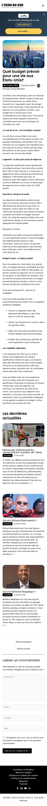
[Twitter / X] (29, 788)
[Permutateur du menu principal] (43, 5)
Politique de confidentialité (23, 778)
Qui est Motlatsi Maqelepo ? (19, 591)
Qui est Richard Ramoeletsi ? (20, 520)
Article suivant (23, 649)
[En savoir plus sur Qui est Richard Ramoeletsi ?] (23, 505)
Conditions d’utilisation (23, 769)
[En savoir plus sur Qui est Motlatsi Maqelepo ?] (23, 576)
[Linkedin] (21, 788)
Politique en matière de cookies (23, 775)
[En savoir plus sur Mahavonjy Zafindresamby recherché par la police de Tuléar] (23, 435)
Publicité (24, 784)
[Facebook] (17, 788)
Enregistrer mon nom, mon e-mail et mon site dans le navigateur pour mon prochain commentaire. (23, 740)
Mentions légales (23, 772)
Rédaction (23, 781)
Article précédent (23, 642)
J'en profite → (23, 31)
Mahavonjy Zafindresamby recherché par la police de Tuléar (22, 451)
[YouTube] (25, 788)
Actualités (11, 85)
